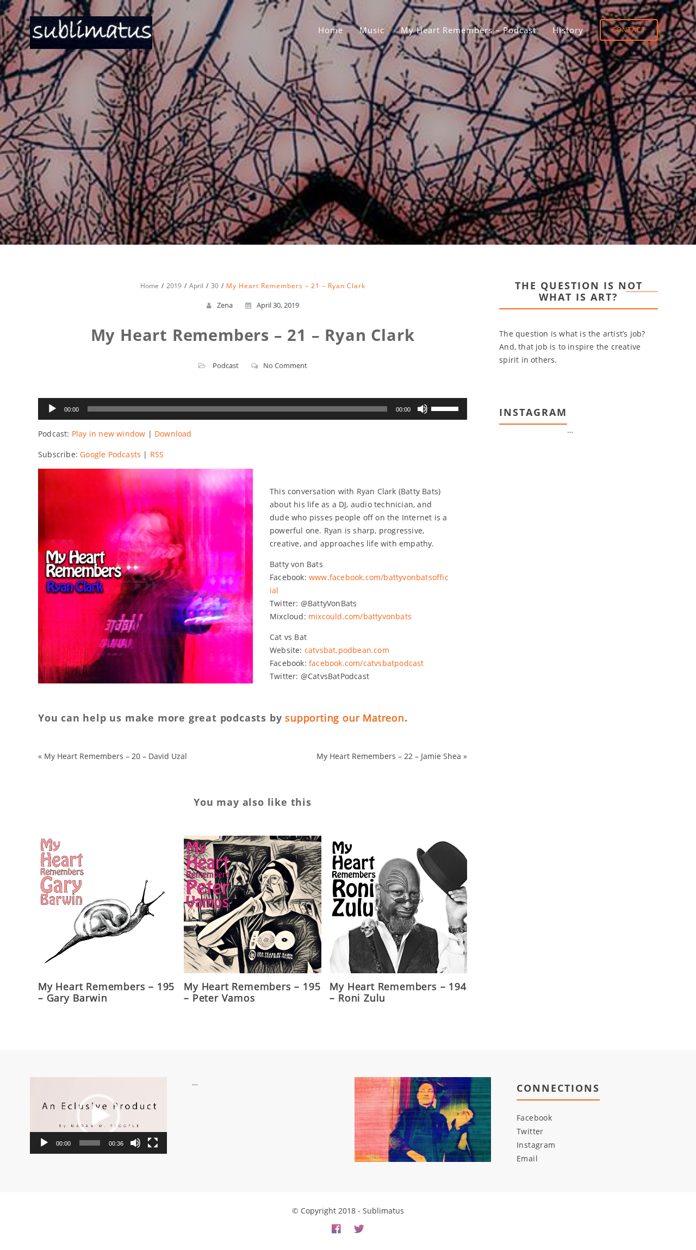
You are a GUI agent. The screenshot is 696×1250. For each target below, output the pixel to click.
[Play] (52, 408)
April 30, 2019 (278, 305)
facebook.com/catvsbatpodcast (366, 663)
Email (527, 1158)
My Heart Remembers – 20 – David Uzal (115, 756)
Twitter (530, 1131)
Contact (629, 29)
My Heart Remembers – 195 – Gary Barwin (106, 992)
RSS (157, 454)
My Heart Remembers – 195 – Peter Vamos (252, 992)
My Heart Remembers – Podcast (468, 29)
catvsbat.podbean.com (346, 650)
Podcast (226, 365)
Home (330, 29)
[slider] (446, 408)
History (567, 29)
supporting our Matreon (345, 717)
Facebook (534, 1117)
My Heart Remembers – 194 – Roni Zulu (398, 992)
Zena (225, 305)
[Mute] (422, 408)
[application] (252, 409)
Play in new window (109, 433)
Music (371, 29)
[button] (98, 1115)
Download (173, 433)
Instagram (536, 1145)
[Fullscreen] (152, 1142)
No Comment (285, 365)
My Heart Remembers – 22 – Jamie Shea (388, 756)
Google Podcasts (110, 454)
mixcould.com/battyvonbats (360, 616)
